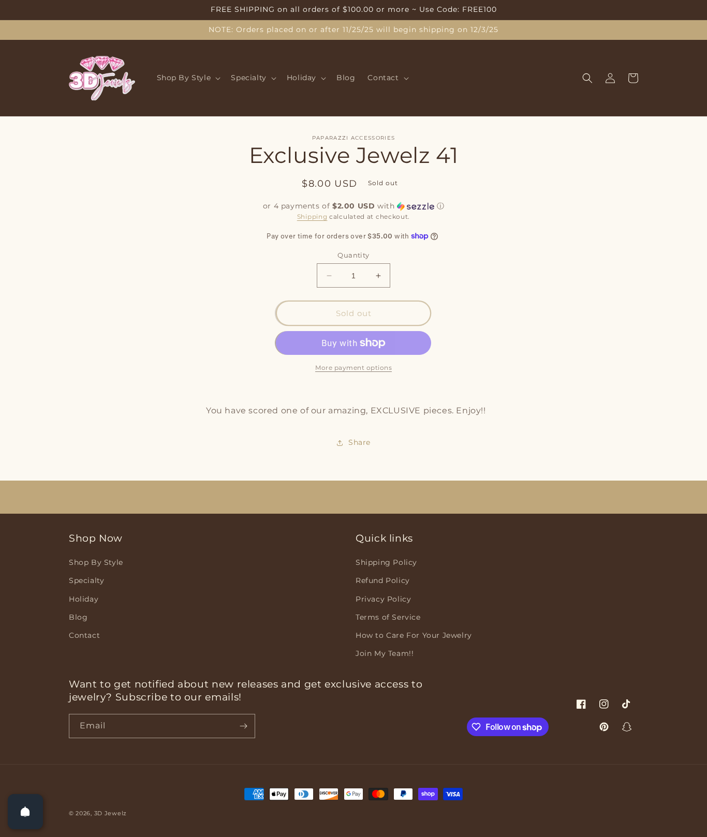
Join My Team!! (385, 653)
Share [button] (359, 442)
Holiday (83, 599)
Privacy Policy (383, 599)
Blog (78, 617)
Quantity (353, 255)
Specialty (86, 580)
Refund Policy (383, 580)
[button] (188, 78)
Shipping (312, 216)
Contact (84, 635)
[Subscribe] (243, 726)
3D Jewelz (110, 813)
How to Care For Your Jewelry (414, 635)
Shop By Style (96, 562)
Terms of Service (388, 617)
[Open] (25, 811)
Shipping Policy (386, 562)
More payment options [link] (353, 367)
